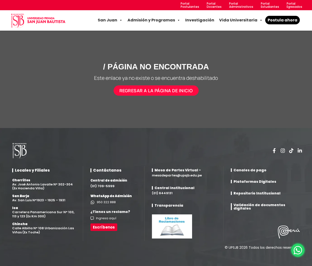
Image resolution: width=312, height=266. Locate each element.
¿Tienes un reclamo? (110, 211)
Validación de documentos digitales (259, 206)
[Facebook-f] (274, 150)
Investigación (199, 20)
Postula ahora (282, 20)
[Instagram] (282, 150)
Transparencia (169, 205)
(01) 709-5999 (102, 186)
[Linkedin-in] (299, 150)
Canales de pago (250, 170)
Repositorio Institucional (257, 193)
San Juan (107, 20)
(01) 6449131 (162, 193)
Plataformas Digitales (255, 181)
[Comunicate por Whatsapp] (297, 250)
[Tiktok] (291, 150)
